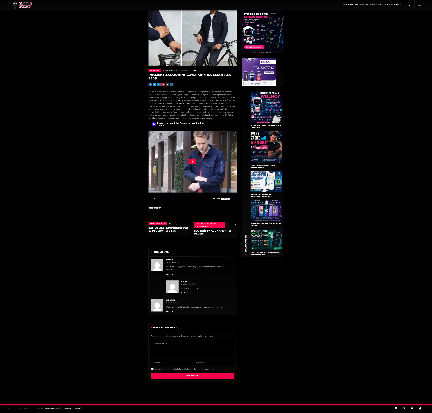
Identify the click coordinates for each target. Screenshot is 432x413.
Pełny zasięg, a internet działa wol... (264, 166)
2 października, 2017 (185, 70)
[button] (419, 5)
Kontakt (76, 408)
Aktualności (155, 70)
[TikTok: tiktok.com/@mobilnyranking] (420, 408)
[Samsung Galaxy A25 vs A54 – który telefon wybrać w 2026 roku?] (266, 210)
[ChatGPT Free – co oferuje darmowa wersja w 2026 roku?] (266, 240)
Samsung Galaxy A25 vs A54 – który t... (266, 224)
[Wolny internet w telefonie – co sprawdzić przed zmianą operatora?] (266, 107)
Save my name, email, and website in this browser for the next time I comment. (185, 369)
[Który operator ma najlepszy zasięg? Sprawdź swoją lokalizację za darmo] (266, 181)
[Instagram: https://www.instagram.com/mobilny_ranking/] (404, 408)
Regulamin (67, 408)
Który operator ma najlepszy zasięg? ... (261, 195)
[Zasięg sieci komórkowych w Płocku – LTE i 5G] (169, 228)
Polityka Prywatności (53, 408)
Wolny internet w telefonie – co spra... (266, 126)
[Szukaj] (410, 5)
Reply (168, 274)
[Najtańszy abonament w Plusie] (215, 230)
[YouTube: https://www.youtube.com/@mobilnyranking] (412, 408)
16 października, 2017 (173, 303)
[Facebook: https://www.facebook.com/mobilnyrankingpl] (396, 408)
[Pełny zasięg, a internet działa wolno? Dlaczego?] (266, 147)
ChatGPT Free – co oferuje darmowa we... (265, 253)
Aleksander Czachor (171, 70)
